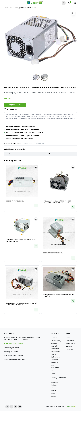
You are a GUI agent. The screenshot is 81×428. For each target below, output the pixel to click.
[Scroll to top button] (78, 418)
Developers (55, 382)
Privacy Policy (55, 351)
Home (6, 7)
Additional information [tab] (13, 143)
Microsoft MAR (71, 341)
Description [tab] (28, 143)
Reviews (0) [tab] (39, 143)
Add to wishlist (12, 109)
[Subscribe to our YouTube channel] (20, 406)
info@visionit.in (13, 348)
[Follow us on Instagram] (11, 406)
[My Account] (75, 3)
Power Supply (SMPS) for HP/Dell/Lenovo (23, 7)
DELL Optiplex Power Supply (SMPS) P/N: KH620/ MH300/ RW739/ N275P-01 (21, 304)
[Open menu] (6, 3)
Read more (36, 205)
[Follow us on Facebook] (7, 406)
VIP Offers (69, 346)
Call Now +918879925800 (13, 344)
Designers (54, 385)
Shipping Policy (56, 341)
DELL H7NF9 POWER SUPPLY (15, 201)
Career (53, 373)
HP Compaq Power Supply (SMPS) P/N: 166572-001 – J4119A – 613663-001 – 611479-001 (58, 202)
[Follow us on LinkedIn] (16, 406)
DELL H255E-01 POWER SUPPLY (53, 253)
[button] (69, 3)
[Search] (64, 3)
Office (53, 393)
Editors (53, 388)
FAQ (52, 370)
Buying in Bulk (70, 343)
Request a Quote (15, 105)
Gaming (53, 396)
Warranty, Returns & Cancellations (55, 346)
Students (53, 391)
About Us (54, 338)
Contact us (69, 349)
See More (7, 98)
